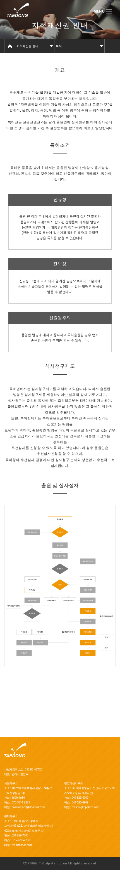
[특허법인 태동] (37, 10)
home (10, 46)
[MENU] (109, 11)
